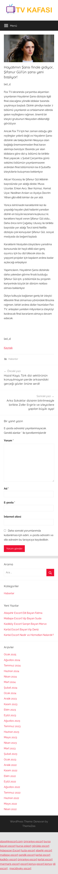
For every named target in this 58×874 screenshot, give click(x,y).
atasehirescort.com (11, 841)
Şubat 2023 (10, 753)
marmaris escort (10, 863)
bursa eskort (23, 845)
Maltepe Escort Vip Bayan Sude (22, 618)
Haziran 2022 (11, 798)
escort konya (28, 863)
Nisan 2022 (10, 809)
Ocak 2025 (10, 654)
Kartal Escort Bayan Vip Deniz (21, 629)
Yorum (9, 440)
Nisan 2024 (10, 676)
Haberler (13, 359)
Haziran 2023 (11, 731)
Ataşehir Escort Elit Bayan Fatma (23, 612)
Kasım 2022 (10, 770)
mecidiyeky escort (20, 868)
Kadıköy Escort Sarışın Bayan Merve (25, 623)
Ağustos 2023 (12, 720)
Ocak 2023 (10, 759)
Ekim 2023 (10, 709)
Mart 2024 (10, 682)
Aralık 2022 (10, 764)
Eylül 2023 (10, 715)
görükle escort (40, 845)
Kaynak (8, 347)
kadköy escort (8, 859)
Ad (6, 488)
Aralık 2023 (10, 698)
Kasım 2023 (10, 704)
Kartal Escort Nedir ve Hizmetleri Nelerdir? (29, 634)
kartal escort (42, 854)
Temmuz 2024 (12, 665)
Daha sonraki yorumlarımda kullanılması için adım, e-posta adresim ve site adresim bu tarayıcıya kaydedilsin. (28, 535)
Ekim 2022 (10, 776)
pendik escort (27, 854)
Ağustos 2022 (12, 787)
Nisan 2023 (10, 742)
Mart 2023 (10, 748)
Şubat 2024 (10, 687)
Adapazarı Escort (10, 850)
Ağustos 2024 (12, 660)
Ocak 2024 (10, 693)
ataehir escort (44, 850)
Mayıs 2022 (10, 803)
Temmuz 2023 (12, 726)
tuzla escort (28, 850)
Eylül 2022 (10, 781)
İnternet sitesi (12, 516)
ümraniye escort (33, 841)
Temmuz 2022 (12, 792)
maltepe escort (9, 854)
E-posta (9, 502)
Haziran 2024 (11, 671)
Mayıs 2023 (10, 737)
